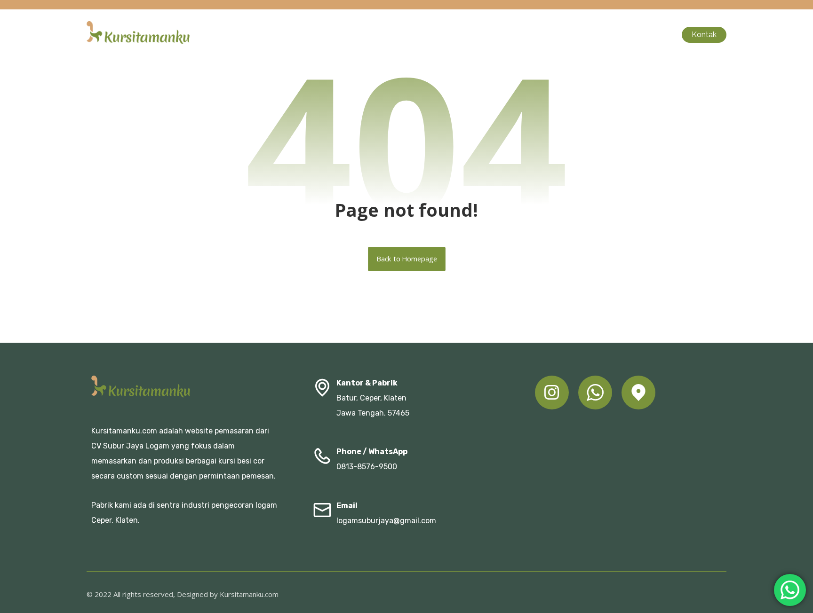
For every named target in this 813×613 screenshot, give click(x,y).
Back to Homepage (406, 259)
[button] (552, 392)
